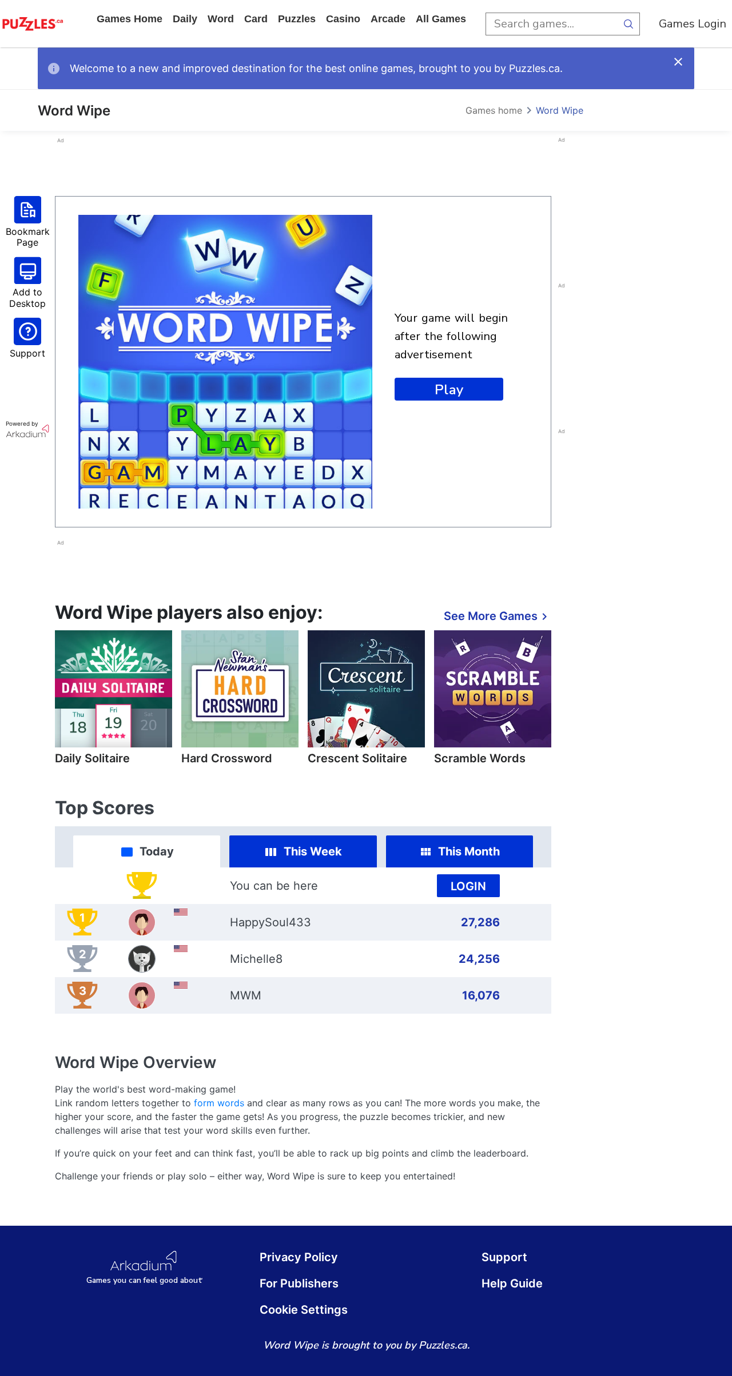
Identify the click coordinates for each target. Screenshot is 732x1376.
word (221, 19)
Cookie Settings (304, 1310)
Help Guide (512, 1283)
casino (343, 19)
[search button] (628, 24)
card (256, 19)
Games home (129, 19)
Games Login (692, 23)
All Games (441, 19)
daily (185, 19)
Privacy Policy (299, 1257)
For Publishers (299, 1283)
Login (468, 886)
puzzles (297, 19)
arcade (388, 19)
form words (219, 1103)
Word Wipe (559, 110)
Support (504, 1257)
